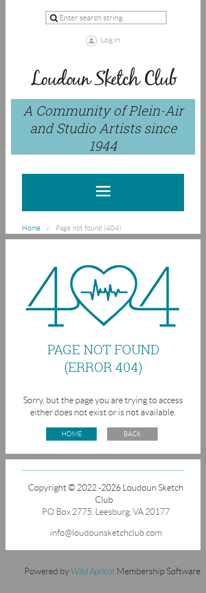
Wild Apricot (93, 571)
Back (132, 433)
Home (31, 228)
